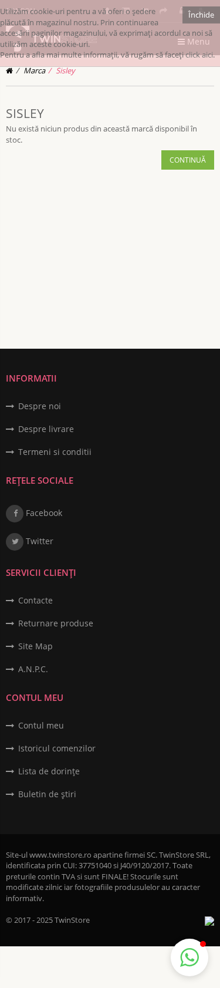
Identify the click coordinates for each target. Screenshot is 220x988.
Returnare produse (55, 623)
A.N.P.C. (33, 669)
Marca (34, 70)
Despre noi (39, 406)
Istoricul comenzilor (57, 748)
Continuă (188, 160)
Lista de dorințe (49, 771)
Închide (201, 14)
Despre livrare (46, 428)
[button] (189, 957)
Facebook (42, 512)
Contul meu (41, 725)
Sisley (65, 70)
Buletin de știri (47, 794)
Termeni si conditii (55, 451)
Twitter (38, 541)
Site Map (35, 646)
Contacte (35, 600)
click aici (199, 54)
